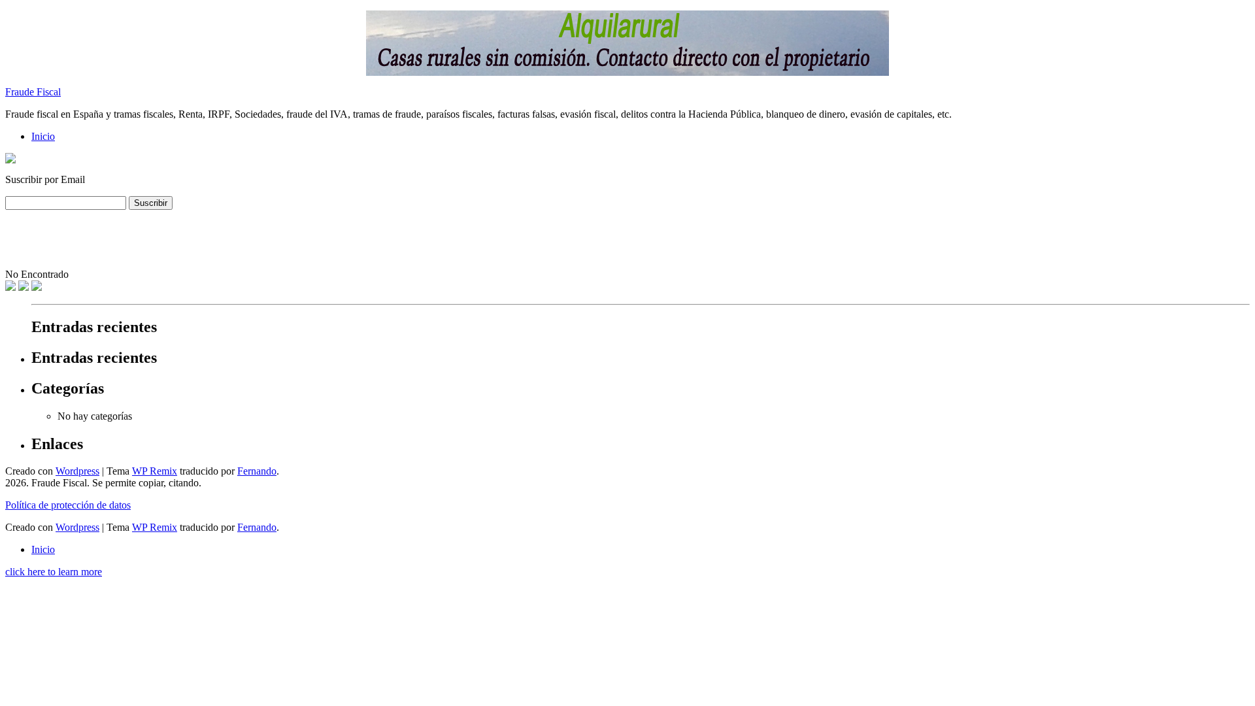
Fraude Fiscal (33, 91)
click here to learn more (53, 571)
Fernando (256, 471)
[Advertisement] (243, 239)
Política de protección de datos (68, 505)
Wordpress (77, 471)
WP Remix (154, 471)
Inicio (43, 136)
